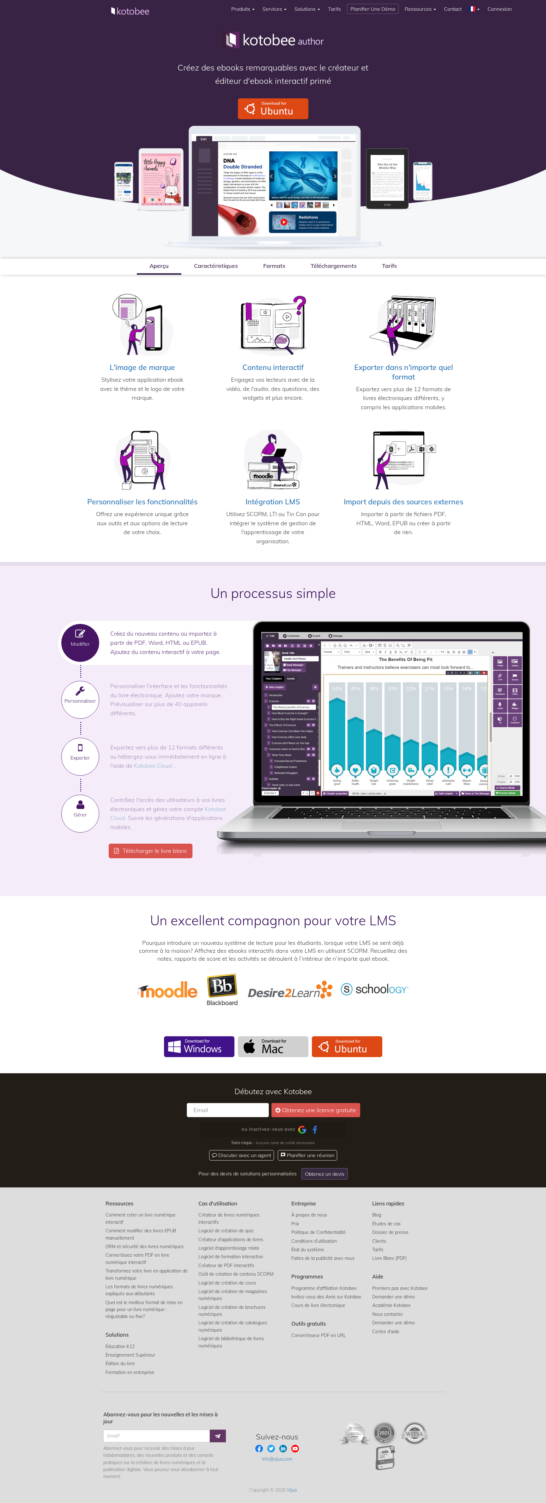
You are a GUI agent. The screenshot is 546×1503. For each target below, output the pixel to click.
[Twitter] (272, 1448)
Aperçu (159, 265)
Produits (241, 9)
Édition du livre (120, 1363)
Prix (295, 1224)
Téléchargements (334, 265)
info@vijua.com (277, 1459)
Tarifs (334, 9)
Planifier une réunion (310, 1155)
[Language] (474, 9)
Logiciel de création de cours (227, 1283)
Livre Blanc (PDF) (389, 1258)
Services (273, 9)
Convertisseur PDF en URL (318, 1335)
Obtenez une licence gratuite (319, 1110)
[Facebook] (314, 1129)
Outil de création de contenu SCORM (236, 1274)
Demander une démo (393, 1297)
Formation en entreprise (130, 1372)
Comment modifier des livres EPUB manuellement (141, 1234)
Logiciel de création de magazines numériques (232, 1295)
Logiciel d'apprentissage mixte (228, 1248)
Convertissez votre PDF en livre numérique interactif (137, 1258)
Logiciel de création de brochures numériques (231, 1310)
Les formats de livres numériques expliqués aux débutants (139, 1290)
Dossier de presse (390, 1232)
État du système (307, 1250)
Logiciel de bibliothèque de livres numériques (231, 1342)
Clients (379, 1241)
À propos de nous (309, 1215)
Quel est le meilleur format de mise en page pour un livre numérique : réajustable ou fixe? (144, 1310)
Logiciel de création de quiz (225, 1231)
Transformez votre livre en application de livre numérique (147, 1274)
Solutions (305, 9)
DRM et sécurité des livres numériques (145, 1246)
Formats (274, 265)
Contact (453, 9)
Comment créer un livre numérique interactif (141, 1218)
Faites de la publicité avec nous (323, 1258)
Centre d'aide (385, 1331)
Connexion (500, 9)
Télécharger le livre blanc (154, 850)
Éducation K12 (120, 1346)
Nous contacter (387, 1314)
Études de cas (386, 1224)
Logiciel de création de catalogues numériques (232, 1326)
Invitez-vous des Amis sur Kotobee (326, 1297)
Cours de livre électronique (318, 1305)
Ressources (419, 9)
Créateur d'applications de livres (230, 1239)
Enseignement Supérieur (130, 1355)
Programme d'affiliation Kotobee (324, 1288)
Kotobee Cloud (153, 765)
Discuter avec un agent (244, 1155)
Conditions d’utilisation (314, 1241)
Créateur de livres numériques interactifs (228, 1218)
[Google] (302, 1129)
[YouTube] (295, 1448)
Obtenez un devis (324, 1174)
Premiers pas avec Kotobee (400, 1288)
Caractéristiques (216, 265)
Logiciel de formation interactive (230, 1257)
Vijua (292, 1490)
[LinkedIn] (284, 1448)
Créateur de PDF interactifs (226, 1265)
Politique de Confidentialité (318, 1232)
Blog (376, 1215)
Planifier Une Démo (372, 9)
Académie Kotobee (391, 1305)
